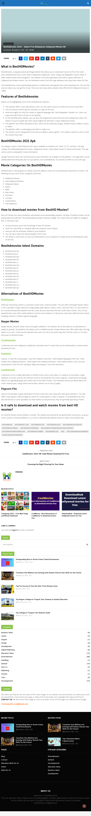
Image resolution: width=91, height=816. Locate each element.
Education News (7, 653)
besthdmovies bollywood (72, 424)
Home (3, 767)
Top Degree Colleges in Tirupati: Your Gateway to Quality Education (42, 599)
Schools (4, 674)
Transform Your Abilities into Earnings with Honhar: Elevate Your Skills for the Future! (48, 573)
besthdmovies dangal (10, 428)
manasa (8, 50)
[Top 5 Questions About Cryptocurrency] (54, 742)
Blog (3, 756)
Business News (7, 632)
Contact (4, 760)
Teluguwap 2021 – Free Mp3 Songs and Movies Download (14, 515)
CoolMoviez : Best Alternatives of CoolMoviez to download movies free (44, 516)
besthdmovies (7, 424)
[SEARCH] (87, 544)
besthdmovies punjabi (35, 431)
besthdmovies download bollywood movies (57, 428)
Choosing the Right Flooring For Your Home (45, 464)
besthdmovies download (29, 428)
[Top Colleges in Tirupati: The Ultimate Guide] (7, 616)
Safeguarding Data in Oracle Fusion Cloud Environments (37, 559)
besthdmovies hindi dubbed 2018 (13, 431)
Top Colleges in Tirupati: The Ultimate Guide (33, 613)
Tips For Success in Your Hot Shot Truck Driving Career (37, 586)
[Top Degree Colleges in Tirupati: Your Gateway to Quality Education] (7, 602)
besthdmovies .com (21, 424)
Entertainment (8, 44)
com (62, 431)
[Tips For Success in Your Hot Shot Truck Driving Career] (7, 589)
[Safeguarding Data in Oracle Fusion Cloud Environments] (7, 562)
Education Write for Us (10, 763)
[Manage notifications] (84, 806)
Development (6, 646)
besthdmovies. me (52, 431)
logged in (14, 530)
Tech (3, 677)
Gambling (5, 660)
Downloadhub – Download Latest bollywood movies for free (74, 515)
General (4, 663)
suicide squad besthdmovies (12, 435)
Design (4, 643)
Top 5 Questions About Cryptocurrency (71, 740)
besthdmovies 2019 (53, 424)
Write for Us (6, 770)
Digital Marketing (8, 650)
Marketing (5, 670)
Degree (4, 639)
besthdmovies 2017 (37, 424)
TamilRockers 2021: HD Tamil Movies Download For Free (45, 454)
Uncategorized (7, 681)
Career (3, 636)
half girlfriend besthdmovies (77, 431)
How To (4, 667)
